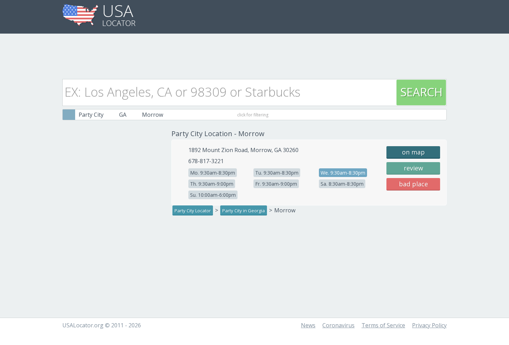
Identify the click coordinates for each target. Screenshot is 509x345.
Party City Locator (193, 210)
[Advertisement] (254, 54)
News (308, 325)
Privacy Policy (429, 325)
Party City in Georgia (243, 210)
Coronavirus (338, 325)
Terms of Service (383, 325)
